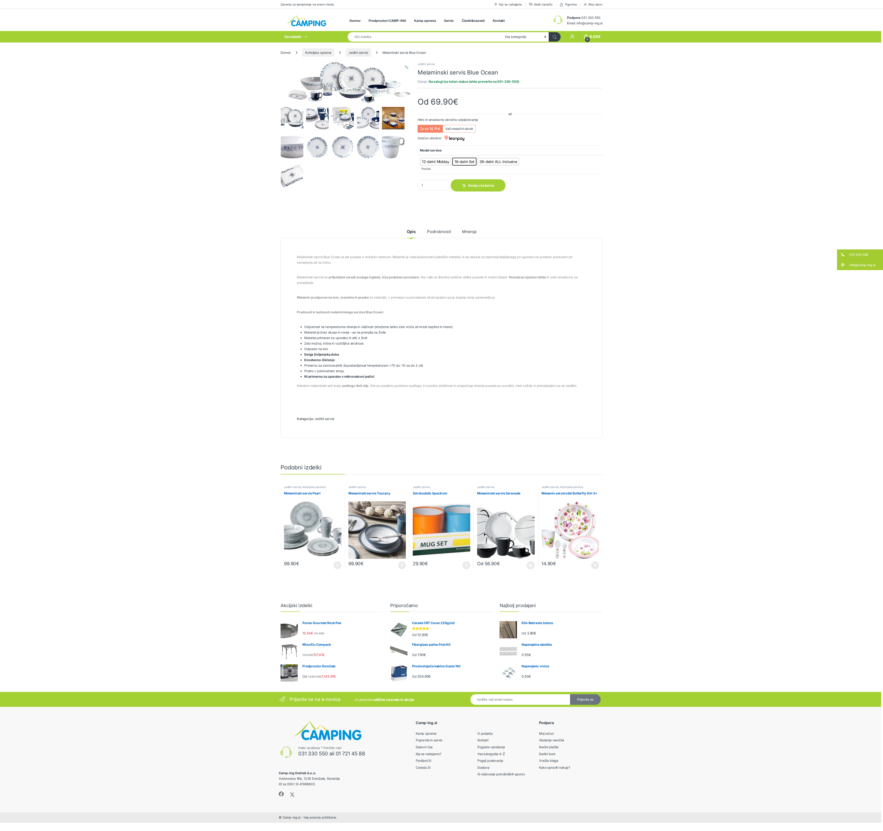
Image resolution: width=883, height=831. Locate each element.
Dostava (483, 767)
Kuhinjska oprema (318, 52)
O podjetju (485, 733)
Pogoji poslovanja (490, 760)
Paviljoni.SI (423, 760)
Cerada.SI (423, 767)
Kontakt (499, 21)
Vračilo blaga (548, 760)
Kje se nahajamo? (428, 754)
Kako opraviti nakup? (554, 767)
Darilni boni (547, 754)
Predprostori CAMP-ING (387, 21)
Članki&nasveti (473, 21)
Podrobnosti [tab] (439, 232)
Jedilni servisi (358, 52)
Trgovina (571, 4)
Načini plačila (549, 747)
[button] (406, 67)
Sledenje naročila (551, 740)
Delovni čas (424, 747)
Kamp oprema (425, 21)
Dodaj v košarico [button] (335, 565)
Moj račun (595, 4)
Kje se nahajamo (510, 4)
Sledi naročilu (543, 4)
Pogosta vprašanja (491, 747)
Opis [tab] (411, 232)
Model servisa (431, 150)
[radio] (435, 161)
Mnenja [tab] (469, 232)
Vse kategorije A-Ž (491, 754)
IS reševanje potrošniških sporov (501, 774)
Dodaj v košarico (481, 185)
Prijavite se (585, 699)
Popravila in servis (429, 740)
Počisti (425, 169)
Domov (355, 21)
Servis (449, 21)
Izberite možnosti (528, 565)
